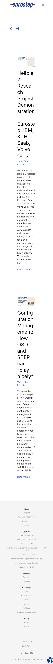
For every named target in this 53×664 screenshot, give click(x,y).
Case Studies (26, 595)
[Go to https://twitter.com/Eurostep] (21, 653)
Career (26, 525)
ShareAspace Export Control (26, 563)
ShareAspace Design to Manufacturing (26, 559)
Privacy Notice (26, 641)
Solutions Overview (26, 535)
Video (20, 161)
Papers (26, 600)
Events (26, 626)
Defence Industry (26, 544)
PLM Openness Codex (26, 517)
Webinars (26, 608)
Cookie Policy (26, 646)
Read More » (23, 269)
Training (26, 581)
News (26, 622)
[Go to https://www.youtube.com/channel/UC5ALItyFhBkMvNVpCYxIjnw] (31, 653)
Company (26, 513)
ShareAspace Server (26, 554)
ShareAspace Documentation (26, 612)
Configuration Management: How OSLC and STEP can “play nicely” (25, 344)
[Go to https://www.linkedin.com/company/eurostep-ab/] (26, 653)
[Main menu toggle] (43, 5)
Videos (26, 604)
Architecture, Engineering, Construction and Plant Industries (26, 549)
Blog (26, 591)
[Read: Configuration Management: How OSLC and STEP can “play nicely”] (26, 301)
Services (26, 577)
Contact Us (26, 521)
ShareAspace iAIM (26, 567)
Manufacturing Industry (26, 539)
